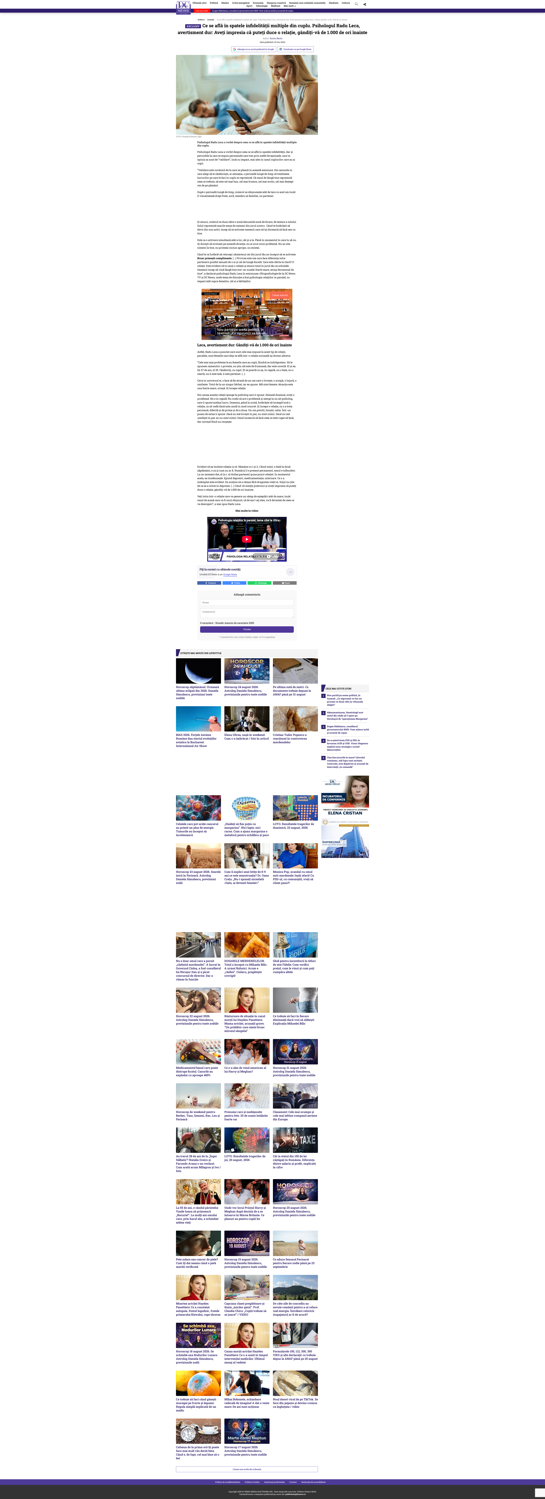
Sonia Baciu (276, 38)
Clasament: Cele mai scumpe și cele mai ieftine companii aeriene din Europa (295, 1115)
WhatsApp (262, 583)
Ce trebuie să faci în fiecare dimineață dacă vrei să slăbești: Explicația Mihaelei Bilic (294, 1019)
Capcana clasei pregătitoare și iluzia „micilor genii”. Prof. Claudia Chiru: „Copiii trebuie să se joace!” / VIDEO (245, 1309)
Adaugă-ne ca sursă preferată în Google (255, 49)
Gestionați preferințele (274, 1482)
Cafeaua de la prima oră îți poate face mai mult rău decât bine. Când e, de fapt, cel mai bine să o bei (197, 1452)
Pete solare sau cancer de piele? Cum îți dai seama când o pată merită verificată (197, 1263)
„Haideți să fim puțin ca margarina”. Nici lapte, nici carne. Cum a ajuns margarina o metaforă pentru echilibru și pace (246, 829)
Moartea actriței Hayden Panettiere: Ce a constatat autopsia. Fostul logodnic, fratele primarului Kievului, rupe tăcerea (198, 1309)
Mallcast (275, 5)
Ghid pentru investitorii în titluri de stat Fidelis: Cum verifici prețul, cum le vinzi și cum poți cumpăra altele (294, 966)
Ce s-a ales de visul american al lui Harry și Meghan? (245, 1069)
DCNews (183, 8)
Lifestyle (210, 19)
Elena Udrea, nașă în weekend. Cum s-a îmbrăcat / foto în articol (246, 736)
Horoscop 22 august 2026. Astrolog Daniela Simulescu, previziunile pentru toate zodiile (197, 1019)
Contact (293, 1482)
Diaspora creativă (276, 2)
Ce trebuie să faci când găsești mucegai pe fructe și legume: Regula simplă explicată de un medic (196, 1404)
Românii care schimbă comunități (307, 2)
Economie (258, 2)
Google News (230, 574)
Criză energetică (241, 2)
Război (225, 2)
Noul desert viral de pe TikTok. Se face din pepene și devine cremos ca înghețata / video (295, 1402)
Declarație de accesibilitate (313, 1482)
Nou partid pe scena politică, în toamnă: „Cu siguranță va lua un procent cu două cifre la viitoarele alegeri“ (261, 10)
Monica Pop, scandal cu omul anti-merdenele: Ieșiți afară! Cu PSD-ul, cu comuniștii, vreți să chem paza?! (293, 877)
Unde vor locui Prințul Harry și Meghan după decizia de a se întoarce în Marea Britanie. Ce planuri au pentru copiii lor (245, 1213)
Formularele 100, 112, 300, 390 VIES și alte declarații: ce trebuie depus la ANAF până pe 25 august (295, 1354)
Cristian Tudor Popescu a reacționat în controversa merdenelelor (290, 738)
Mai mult (290, 5)
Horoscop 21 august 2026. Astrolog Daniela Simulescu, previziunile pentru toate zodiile (294, 1071)
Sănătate (333, 2)
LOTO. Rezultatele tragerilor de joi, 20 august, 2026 (244, 1158)
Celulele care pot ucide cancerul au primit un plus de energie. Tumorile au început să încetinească (197, 829)
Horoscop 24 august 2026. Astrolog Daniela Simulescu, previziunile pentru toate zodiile (245, 690)
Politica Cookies (252, 1482)
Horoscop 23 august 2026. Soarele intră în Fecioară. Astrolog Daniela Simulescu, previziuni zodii (198, 877)
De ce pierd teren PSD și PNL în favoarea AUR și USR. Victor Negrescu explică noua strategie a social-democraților (347, 745)
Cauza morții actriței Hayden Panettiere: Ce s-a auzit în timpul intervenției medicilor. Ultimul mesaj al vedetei (246, 1356)
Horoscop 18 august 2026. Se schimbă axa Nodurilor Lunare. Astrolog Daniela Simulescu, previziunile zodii (197, 1356)
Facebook (211, 583)
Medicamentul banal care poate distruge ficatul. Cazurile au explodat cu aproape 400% (197, 1071)
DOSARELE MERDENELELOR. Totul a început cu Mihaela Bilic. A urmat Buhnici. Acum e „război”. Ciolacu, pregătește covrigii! (245, 968)
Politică (214, 2)
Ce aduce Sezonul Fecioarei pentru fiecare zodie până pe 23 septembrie (294, 1263)
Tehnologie (262, 5)
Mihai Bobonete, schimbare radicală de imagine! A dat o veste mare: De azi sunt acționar (246, 1402)
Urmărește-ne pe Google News (297, 49)
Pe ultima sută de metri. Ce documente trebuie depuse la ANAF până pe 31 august (292, 690)
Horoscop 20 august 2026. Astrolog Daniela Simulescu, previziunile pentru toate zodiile (294, 1211)
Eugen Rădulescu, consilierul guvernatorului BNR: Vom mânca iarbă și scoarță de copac (348, 729)
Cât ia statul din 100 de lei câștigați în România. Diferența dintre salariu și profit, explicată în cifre (294, 1161)
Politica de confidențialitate (227, 1482)
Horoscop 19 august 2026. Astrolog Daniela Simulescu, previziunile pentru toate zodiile (245, 1263)
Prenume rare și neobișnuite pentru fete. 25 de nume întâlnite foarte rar (246, 1115)
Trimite (247, 629)
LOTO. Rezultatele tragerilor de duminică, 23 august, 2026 (293, 825)
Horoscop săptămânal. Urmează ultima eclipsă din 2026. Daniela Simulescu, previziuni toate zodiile (197, 692)
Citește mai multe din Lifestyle (247, 1469)
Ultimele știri (199, 2)
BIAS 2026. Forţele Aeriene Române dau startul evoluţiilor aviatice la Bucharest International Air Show (196, 740)
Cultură (346, 2)
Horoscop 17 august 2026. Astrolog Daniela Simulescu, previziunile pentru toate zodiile (245, 1450)
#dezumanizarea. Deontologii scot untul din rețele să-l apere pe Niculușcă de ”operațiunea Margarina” (347, 715)
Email (287, 583)
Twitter (236, 583)
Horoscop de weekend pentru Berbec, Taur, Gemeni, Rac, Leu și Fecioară (198, 1115)
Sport (249, 5)
